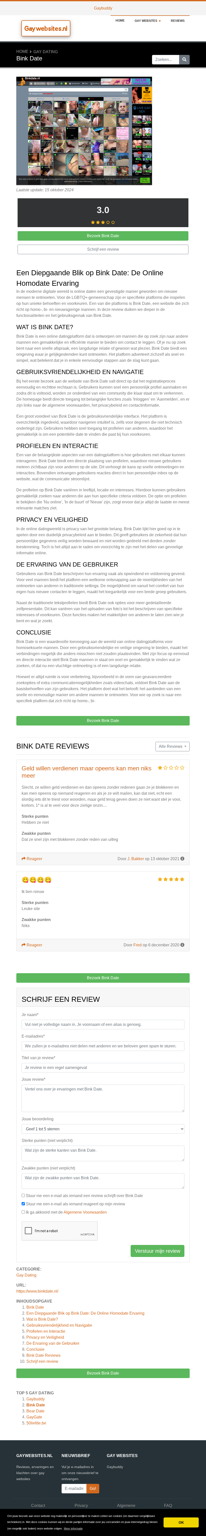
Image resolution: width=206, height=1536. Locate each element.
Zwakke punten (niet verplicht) (48, 1168)
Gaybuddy (103, 8)
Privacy (81, 1505)
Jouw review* (33, 1079)
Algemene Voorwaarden (85, 1212)
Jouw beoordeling (38, 1119)
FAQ (168, 1505)
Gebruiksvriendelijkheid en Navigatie (59, 1325)
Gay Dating (45, 52)
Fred (137, 945)
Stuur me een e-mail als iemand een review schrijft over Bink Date (84, 1196)
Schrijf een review (42, 1361)
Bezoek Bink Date (103, 1373)
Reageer (34, 859)
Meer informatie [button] (73, 1528)
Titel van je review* (38, 1058)
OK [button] (181, 1522)
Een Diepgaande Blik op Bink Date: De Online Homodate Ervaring (85, 1313)
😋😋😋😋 (37, 879)
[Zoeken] (184, 59)
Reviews (178, 21)
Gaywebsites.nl (45, 28)
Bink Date (35, 1307)
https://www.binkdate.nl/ (37, 1291)
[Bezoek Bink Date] (84, 131)
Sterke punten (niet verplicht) (47, 1140)
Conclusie (35, 1349)
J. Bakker (135, 859)
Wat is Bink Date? (42, 1319)
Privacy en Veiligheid (45, 1337)
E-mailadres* (33, 1036)
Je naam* (30, 1015)
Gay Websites (146, 21)
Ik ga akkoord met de (66, 1212)
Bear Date (35, 1411)
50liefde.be (36, 1423)
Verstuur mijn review (157, 1251)
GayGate (34, 1417)
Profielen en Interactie (45, 1331)
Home (120, 20)
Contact (38, 1505)
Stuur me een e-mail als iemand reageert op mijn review (75, 1204)
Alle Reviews (171, 746)
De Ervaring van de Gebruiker (52, 1343)
